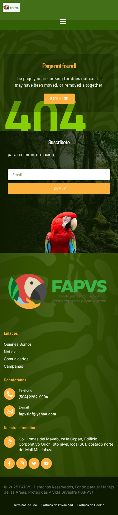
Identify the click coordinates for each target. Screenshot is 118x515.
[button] (63, 21)
